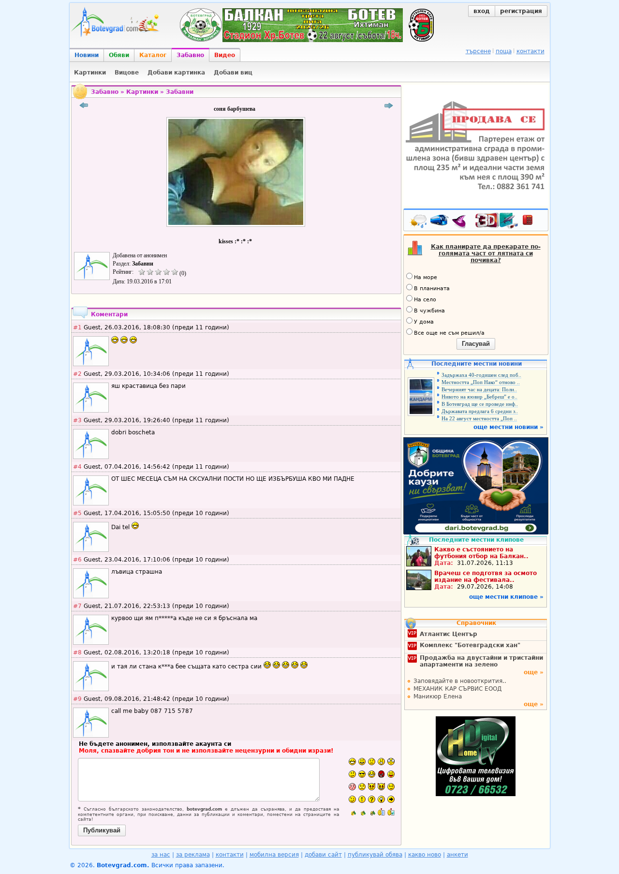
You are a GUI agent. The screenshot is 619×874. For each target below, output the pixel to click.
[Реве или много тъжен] (362, 786)
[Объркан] (352, 774)
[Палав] (381, 786)
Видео (224, 55)
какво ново (424, 854)
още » (534, 672)
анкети (457, 854)
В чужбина (429, 311)
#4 (77, 466)
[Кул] (362, 774)
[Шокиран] (391, 761)
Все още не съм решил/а (449, 333)
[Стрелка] (391, 799)
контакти (530, 51)
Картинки (142, 92)
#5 (77, 513)
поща (504, 51)
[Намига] (352, 799)
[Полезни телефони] (532, 222)
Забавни (179, 92)
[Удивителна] (362, 799)
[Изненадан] (381, 761)
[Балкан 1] (352, 811)
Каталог (152, 55)
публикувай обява (375, 854)
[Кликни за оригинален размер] (235, 226)
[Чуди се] (391, 786)
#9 (77, 699)
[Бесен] (381, 774)
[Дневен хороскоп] (461, 222)
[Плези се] (391, 774)
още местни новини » (508, 427)
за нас (160, 854)
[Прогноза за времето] (418, 222)
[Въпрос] (371, 799)
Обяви (119, 55)
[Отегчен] (352, 786)
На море (425, 277)
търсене (478, 51)
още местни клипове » (506, 596)
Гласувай (476, 343)
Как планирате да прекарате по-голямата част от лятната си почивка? (486, 253)
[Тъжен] (371, 761)
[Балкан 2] (362, 811)
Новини (86, 55)
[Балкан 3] (371, 811)
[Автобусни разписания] (440, 222)
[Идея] (381, 799)
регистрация (521, 11)
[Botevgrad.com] (381, 811)
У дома (424, 322)
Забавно (190, 55)
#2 (77, 373)
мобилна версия (274, 854)
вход (481, 11)
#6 (77, 559)
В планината (432, 288)
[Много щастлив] (352, 761)
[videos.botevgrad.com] (391, 811)
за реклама (193, 854)
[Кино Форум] (496, 220)
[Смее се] (371, 774)
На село (425, 299)
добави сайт (323, 854)
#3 (77, 420)
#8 (77, 652)
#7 (77, 606)
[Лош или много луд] (371, 786)
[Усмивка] (362, 761)
